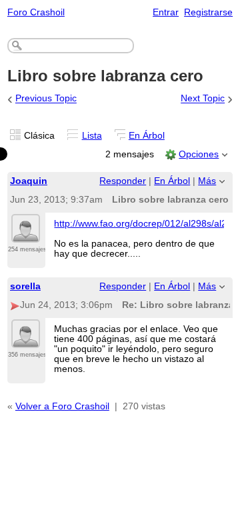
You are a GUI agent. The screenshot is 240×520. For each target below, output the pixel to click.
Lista (92, 136)
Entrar (166, 12)
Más (207, 181)
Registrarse (208, 12)
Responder (122, 181)
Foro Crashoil (36, 12)
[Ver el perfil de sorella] (25, 340)
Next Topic (203, 99)
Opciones (199, 154)
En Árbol (147, 136)
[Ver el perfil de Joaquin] (25, 235)
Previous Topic (46, 99)
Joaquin (28, 181)
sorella (25, 286)
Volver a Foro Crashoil (62, 406)
